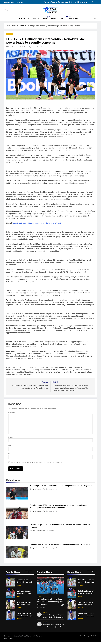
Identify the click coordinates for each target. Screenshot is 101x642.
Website (11, 454)
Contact (93, 636)
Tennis (45, 17)
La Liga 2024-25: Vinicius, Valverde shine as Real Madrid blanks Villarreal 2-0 (60, 544)
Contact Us (73, 18)
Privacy (86, 636)
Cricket (36, 18)
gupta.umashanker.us (14, 47)
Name (11, 437)
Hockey (64, 17)
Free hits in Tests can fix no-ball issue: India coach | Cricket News (53, 627)
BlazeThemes (8, 638)
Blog (80, 636)
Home (22, 18)
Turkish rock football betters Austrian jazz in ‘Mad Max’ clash (36, 223)
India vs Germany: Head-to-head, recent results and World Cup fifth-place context (50, 601)
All (29, 18)
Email (10, 445)
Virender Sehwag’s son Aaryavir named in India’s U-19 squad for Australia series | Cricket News (53, 617)
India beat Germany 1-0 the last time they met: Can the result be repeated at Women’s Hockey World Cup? (62, 2)
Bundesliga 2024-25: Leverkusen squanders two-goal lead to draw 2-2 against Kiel (62, 486)
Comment (12, 413)
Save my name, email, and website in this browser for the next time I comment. (36, 462)
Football (54, 18)
